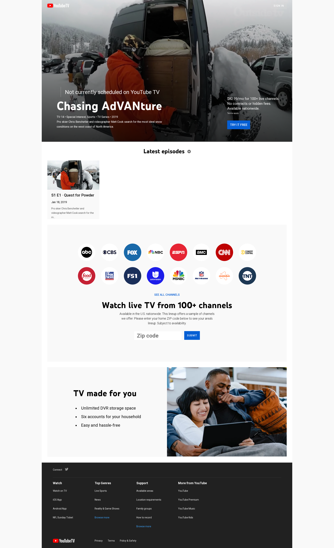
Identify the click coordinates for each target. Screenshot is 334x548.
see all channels (167, 294)
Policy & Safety (128, 540)
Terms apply (232, 113)
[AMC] (201, 252)
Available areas (144, 490)
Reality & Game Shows (107, 508)
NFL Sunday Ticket (63, 517)
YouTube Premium (188, 499)
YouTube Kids (185, 517)
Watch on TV (60, 490)
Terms (111, 540)
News (98, 499)
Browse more (102, 517)
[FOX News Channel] (109, 276)
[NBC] (155, 252)
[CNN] (224, 252)
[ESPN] (178, 252)
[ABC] (86, 252)
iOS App (57, 499)
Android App (60, 508)
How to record (144, 517)
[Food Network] (86, 276)
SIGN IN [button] (279, 5)
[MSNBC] (178, 276)
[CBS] (109, 252)
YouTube (183, 490)
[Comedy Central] (247, 252)
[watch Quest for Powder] (73, 175)
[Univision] (155, 276)
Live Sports (101, 490)
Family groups (144, 508)
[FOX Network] (132, 252)
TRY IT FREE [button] (238, 125)
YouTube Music (186, 508)
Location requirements (148, 499)
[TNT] (247, 276)
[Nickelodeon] (224, 276)
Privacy (99, 540)
